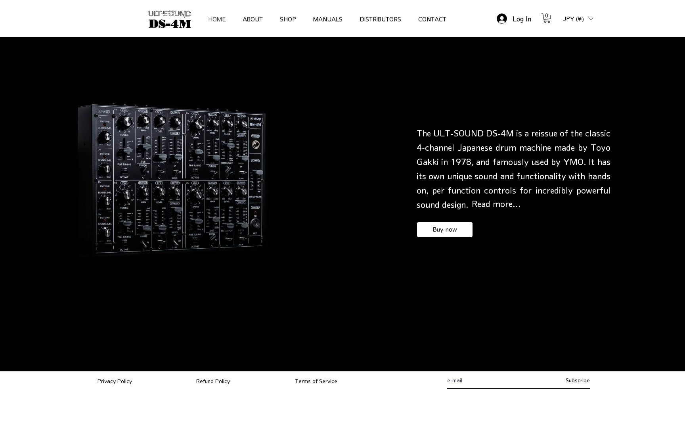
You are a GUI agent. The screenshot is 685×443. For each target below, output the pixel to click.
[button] (547, 18)
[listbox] (578, 19)
